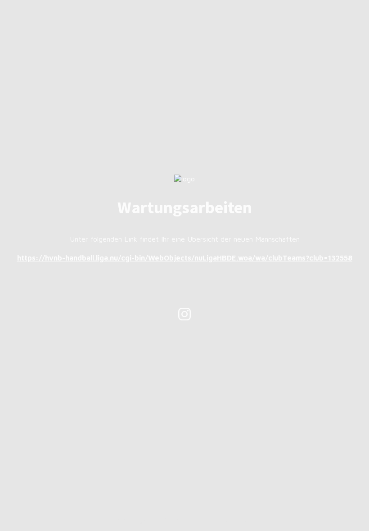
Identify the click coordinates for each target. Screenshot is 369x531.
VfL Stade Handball (182, 520)
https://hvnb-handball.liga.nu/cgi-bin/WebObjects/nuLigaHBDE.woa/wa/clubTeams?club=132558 (184, 258)
